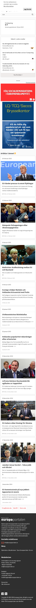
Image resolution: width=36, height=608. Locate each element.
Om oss (31, 550)
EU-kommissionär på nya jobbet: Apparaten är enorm (15, 490)
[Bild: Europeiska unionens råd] (18, 212)
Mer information (9, 6)
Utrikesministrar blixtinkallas (14, 314)
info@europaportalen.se (11, 542)
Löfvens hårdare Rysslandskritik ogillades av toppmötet (16, 382)
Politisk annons (30, 82)
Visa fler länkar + (18, 75)
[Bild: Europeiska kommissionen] (18, 171)
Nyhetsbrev (4, 550)
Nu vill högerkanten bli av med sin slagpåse (16, 44)
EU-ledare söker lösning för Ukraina (17, 423)
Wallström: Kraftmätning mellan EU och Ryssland (17, 268)
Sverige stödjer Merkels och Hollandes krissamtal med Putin (15, 291)
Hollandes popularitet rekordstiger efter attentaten (17, 337)
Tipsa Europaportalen (22, 550)
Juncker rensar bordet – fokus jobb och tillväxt (16, 466)
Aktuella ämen (12, 550)
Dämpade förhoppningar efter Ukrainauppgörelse (14, 226)
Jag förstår (27, 9)
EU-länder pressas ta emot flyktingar (17, 183)
